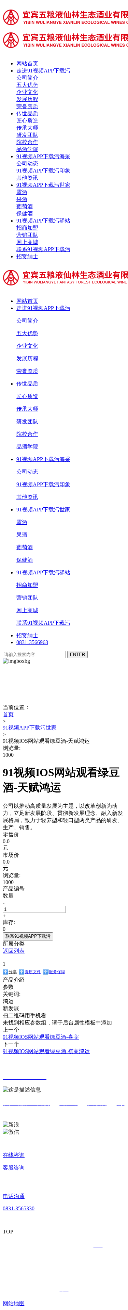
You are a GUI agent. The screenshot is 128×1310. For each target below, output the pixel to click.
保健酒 (24, 213)
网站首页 (27, 63)
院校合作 (27, 142)
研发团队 (27, 135)
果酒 (21, 199)
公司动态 (27, 163)
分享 (13, 971)
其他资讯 (27, 178)
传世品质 (27, 113)
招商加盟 (27, 228)
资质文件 (33, 971)
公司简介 (27, 78)
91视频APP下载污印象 (43, 171)
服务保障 (57, 971)
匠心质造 (27, 121)
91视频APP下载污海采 (43, 156)
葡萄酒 (24, 206)
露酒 (21, 192)
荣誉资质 (27, 106)
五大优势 (27, 85)
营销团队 (27, 235)
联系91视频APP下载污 (43, 249)
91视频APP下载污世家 (43, 185)
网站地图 (14, 1303)
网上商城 (27, 242)
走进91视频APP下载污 (43, 70)
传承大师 (27, 128)
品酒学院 (27, 149)
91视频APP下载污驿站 (43, 221)
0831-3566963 (32, 642)
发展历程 (27, 99)
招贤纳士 (27, 256)
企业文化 (27, 92)
